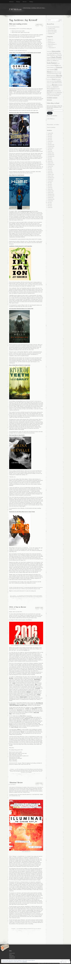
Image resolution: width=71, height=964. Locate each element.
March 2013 (50, 189)
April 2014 (50, 171)
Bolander (31, 769)
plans (50, 81)
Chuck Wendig (26, 595)
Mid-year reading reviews (18, 24)
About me (11, 1)
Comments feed (12, 956)
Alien (60, 53)
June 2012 (50, 204)
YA (34, 928)
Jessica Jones (19, 770)
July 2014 (50, 167)
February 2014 (51, 174)
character (48, 57)
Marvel (39, 770)
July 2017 (50, 143)
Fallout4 (10, 770)
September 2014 (51, 164)
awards (56, 55)
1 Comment (12, 769)
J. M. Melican (50, 119)
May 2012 (50, 205)
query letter (54, 82)
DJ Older (30, 595)
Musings (18, 1)
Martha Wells (12, 596)
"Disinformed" (49, 51)
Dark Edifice (60, 58)
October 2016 (50, 148)
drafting (48, 60)
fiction (56, 65)
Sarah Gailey (31, 596)
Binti (36, 684)
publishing (48, 82)
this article (16, 645)
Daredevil (40, 769)
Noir (51, 79)
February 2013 (51, 190)
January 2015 (50, 162)
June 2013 (50, 184)
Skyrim (34, 771)
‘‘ (18, 705)
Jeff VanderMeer (39, 595)
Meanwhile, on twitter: (53, 124)
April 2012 (50, 207)
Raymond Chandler (29, 771)
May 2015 (50, 159)
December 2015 (51, 154)
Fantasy (54, 62)
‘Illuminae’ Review (16, 782)
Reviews (25, 1)
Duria (51, 60)
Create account (12, 953)
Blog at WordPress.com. (42, 963)
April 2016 (50, 151)
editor (58, 60)
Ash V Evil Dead (27, 769)
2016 (18, 769)
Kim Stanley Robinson (24, 770)
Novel (53, 79)
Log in (10, 954)
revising (48, 86)
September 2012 (51, 199)
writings (49, 45)
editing (55, 60)
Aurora (13, 683)
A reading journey (51, 28)
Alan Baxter (55, 53)
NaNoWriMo (52, 77)
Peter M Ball (58, 79)
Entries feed (11, 955)
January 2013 (50, 192)
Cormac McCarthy (52, 58)
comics (48, 58)
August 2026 (50, 133)
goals (48, 69)
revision (52, 86)
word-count (51, 95)
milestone (48, 77)
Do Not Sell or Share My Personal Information (55, 963)
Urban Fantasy (58, 94)
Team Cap (40, 771)
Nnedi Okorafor (20, 596)
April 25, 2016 (39, 783)
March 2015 (50, 161)
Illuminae (25, 928)
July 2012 (50, 202)
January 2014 (50, 176)
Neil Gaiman (58, 77)
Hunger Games (59, 71)
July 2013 (50, 182)
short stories (57, 88)
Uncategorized (51, 42)
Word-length (56, 95)
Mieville (16, 596)
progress (52, 81)
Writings (31, 1)
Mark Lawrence (35, 770)
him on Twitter (35, 150)
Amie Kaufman (21, 595)
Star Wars (36, 771)
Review (24, 596)
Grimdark (52, 69)
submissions (59, 92)
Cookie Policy (24, 961)
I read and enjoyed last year (26, 211)
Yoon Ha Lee (23, 772)
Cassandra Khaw (36, 769)
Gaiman (60, 65)
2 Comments (13, 928)
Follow (49, 113)
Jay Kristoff (34, 595)
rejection (50, 84)
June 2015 (50, 157)
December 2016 (51, 144)
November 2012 (51, 195)
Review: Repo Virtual (52, 30)
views (48, 95)
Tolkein (48, 94)
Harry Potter (54, 71)
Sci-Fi (32, 928)
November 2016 (51, 146)
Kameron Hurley (55, 73)
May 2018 (50, 139)
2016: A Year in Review (17, 607)
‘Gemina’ (39, 694)
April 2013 (50, 187)
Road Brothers (37, 679)
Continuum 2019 (51, 33)
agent (50, 53)
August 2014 (50, 166)
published (59, 81)
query (51, 82)
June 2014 (50, 169)
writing (49, 97)
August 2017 (50, 141)
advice (48, 53)
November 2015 (51, 156)
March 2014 (50, 172)
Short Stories (51, 47)
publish (55, 81)
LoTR (59, 73)
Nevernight (37, 688)
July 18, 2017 (39, 24)
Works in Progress (51, 44)
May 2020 (50, 134)
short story (50, 90)
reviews (27, 596)
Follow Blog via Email (53, 103)
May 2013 (50, 185)
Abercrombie (56, 51)
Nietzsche (48, 79)
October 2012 (50, 197)
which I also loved (12, 90)
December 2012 (51, 194)
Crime (57, 58)
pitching (48, 81)
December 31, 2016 (39, 607)
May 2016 (50, 149)
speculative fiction (57, 90)
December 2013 (51, 177)
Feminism (52, 65)
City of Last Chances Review (53, 26)
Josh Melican (13, 25)
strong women (54, 92)
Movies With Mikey (17, 771)
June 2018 (50, 138)
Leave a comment (13, 595)
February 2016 (51, 152)
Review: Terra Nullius (52, 31)
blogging (59, 55)
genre (55, 67)
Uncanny (23, 704)
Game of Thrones (50, 67)
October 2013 (50, 179)
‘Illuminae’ (28, 691)
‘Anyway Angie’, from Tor (24, 150)
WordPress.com (12, 957)
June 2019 (50, 136)
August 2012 (50, 200)
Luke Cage (30, 770)
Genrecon (59, 67)
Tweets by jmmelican (51, 127)
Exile (49, 62)
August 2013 (50, 181)
